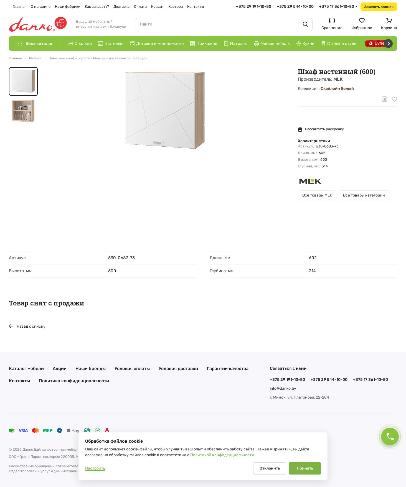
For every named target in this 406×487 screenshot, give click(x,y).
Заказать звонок (379, 7)
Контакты (19, 380)
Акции (60, 368)
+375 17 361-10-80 (336, 6)
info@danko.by (283, 388)
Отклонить (270, 468)
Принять (305, 468)
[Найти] (305, 24)
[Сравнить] (384, 99)
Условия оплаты (132, 368)
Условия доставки (178, 368)
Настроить (95, 468)
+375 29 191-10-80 (253, 6)
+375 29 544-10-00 (295, 6)
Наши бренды (90, 368)
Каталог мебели (26, 368)
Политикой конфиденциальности (222, 455)
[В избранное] (394, 99)
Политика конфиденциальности (74, 380)
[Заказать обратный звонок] (390, 436)
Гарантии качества (227, 368)
